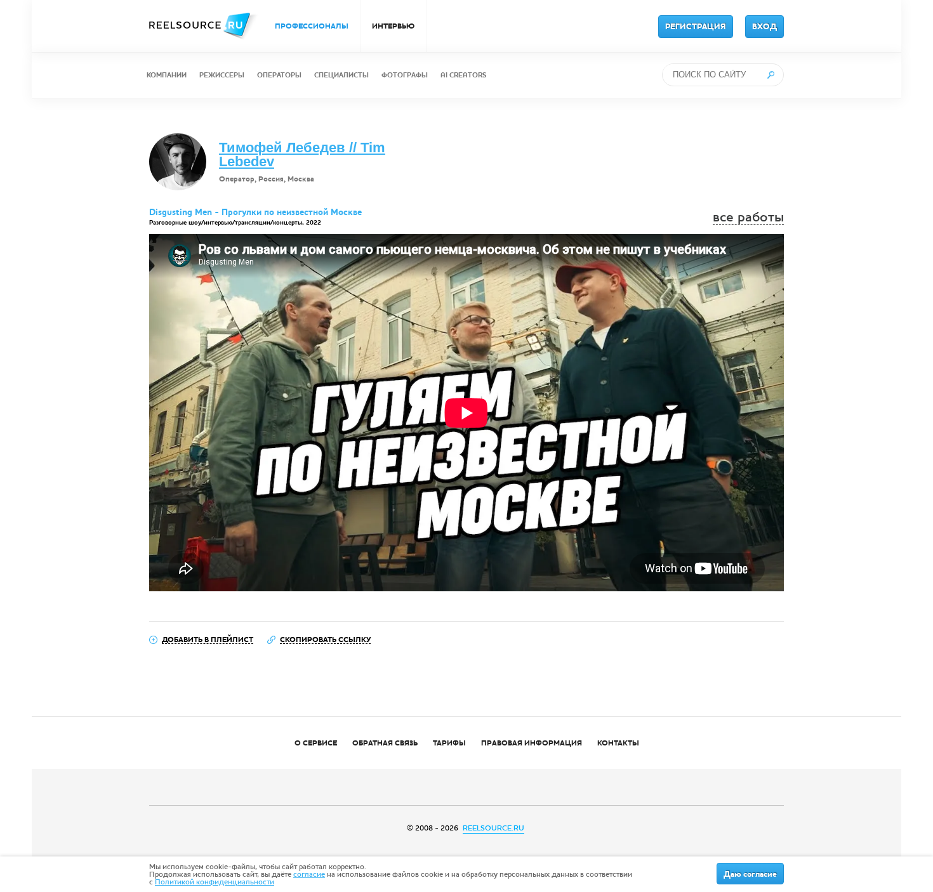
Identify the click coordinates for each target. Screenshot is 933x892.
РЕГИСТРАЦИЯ (695, 26)
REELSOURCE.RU (493, 828)
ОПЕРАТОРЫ (279, 75)
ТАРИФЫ (449, 743)
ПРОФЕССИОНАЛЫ (311, 26)
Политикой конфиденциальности (214, 882)
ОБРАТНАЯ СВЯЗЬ (385, 743)
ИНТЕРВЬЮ (393, 26)
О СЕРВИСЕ (315, 743)
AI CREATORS (463, 75)
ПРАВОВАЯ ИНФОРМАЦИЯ (531, 743)
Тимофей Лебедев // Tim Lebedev (302, 154)
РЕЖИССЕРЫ (221, 75)
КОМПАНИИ (167, 75)
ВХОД (764, 26)
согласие (309, 874)
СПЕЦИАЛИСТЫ (341, 75)
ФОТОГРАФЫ (404, 75)
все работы (748, 217)
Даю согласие (750, 874)
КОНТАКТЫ (618, 743)
